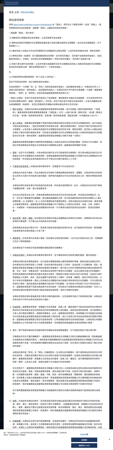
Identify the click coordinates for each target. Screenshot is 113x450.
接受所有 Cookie (84, 445)
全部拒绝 (84, 440)
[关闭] (109, 439)
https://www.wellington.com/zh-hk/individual (32, 25)
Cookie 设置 (84, 434)
